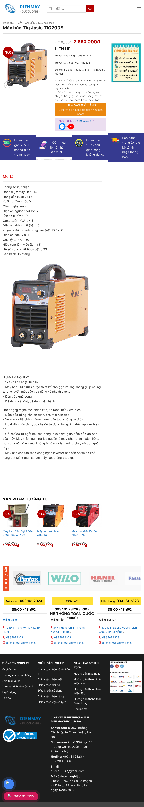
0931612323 (24, 796)
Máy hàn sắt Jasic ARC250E (48, 533)
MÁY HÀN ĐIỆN (26, 22)
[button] (139, 8)
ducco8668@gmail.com (21, 642)
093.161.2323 (82, 121)
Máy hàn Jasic (46, 22)
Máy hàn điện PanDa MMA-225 (84, 533)
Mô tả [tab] (8, 176)
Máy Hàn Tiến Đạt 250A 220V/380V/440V (18, 533)
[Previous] (3, 528)
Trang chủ (8, 22)
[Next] (102, 528)
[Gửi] (90, 8)
